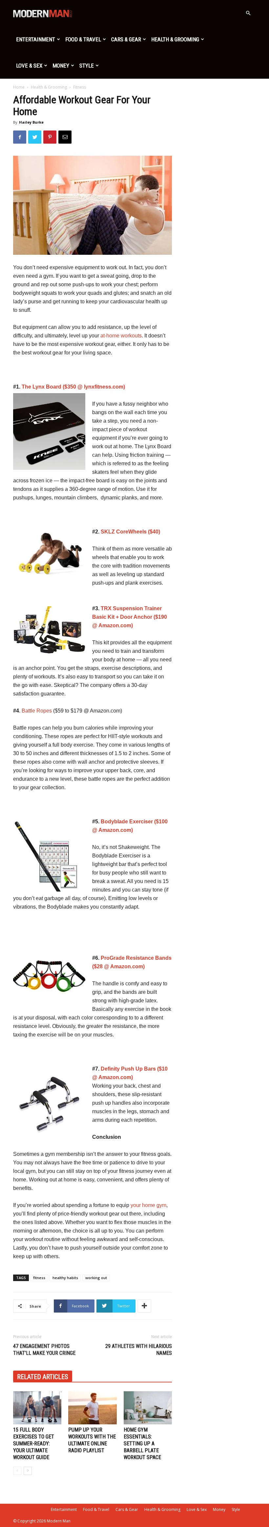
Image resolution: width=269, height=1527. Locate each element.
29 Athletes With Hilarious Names (138, 1349)
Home (19, 87)
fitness (39, 1277)
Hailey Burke (31, 122)
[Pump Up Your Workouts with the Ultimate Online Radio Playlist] (92, 1407)
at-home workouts (121, 335)
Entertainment (35, 39)
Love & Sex (29, 65)
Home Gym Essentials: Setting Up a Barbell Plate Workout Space (142, 1443)
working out (96, 1277)
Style (86, 65)
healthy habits (65, 1277)
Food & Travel (83, 39)
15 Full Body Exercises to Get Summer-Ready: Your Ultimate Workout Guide (33, 1443)
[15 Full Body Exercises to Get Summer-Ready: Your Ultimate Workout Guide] (37, 1407)
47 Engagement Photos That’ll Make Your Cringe (44, 1349)
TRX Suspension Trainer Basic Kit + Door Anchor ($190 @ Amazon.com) (129, 617)
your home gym (148, 1205)
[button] (248, 13)
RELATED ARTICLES (42, 1377)
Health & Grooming (175, 39)
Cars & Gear (126, 39)
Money (60, 65)
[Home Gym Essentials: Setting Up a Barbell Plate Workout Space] (148, 1407)
